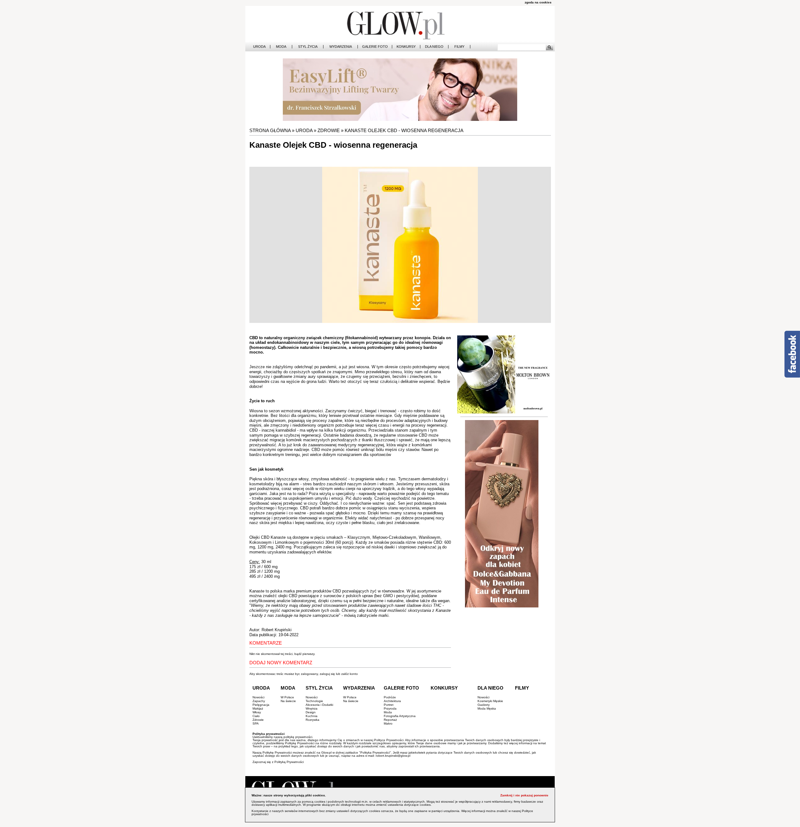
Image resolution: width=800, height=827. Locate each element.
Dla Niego (434, 46)
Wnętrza (312, 708)
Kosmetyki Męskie (490, 701)
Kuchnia (312, 716)
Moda (281, 46)
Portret (388, 704)
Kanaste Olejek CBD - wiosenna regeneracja (404, 130)
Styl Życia (308, 46)
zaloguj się (327, 674)
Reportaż (390, 719)
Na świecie (288, 701)
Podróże (390, 697)
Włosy (256, 712)
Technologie (314, 701)
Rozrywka (312, 719)
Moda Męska (487, 708)
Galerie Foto (375, 46)
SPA (255, 723)
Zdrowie (329, 130)
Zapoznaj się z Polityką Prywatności (278, 762)
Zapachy (258, 701)
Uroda (259, 46)
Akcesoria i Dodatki (319, 704)
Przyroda (390, 708)
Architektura (392, 701)
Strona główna (270, 130)
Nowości (258, 697)
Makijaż (257, 708)
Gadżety (484, 704)
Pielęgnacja (260, 704)
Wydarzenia (340, 46)
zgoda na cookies (538, 2)
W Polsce (287, 697)
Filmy (459, 46)
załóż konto (349, 674)
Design (311, 712)
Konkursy (406, 46)
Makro (388, 723)
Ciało (256, 716)
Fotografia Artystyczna (400, 716)
